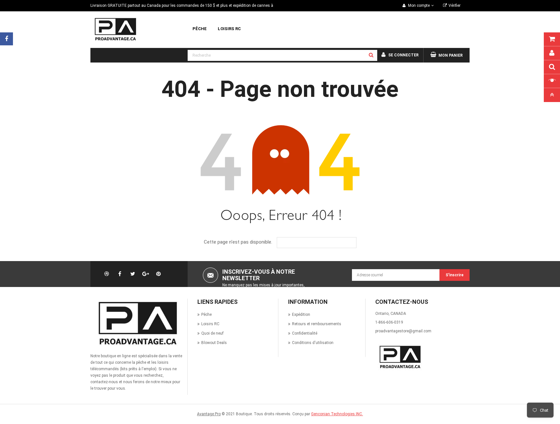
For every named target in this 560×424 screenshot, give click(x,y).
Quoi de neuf (212, 333)
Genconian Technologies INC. (337, 414)
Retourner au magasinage (321, 242)
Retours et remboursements (316, 324)
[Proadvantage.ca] (136, 323)
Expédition (301, 314)
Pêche (206, 314)
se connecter (403, 55)
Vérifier (455, 5)
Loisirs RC (210, 324)
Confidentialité (304, 333)
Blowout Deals (214, 342)
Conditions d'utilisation (312, 342)
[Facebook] (6, 38)
